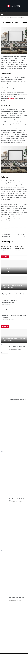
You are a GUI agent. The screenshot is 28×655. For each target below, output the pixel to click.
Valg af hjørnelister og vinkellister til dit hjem (6, 247)
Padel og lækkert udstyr (22, 235)
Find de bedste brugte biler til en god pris (12, 269)
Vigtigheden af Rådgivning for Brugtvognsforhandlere (9, 301)
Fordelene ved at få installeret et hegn (7, 235)
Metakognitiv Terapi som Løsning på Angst (12, 285)
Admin (3, 24)
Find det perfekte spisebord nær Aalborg (20, 247)
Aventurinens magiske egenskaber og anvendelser (14, 338)
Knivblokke (11, 98)
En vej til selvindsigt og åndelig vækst (17, 399)
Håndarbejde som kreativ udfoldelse (17, 346)
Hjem (2, 17)
